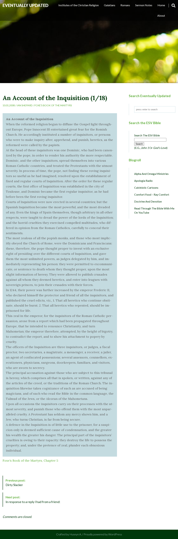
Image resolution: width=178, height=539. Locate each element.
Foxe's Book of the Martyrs (53, 105)
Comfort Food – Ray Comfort (151, 194)
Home (161, 5)
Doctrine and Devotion (148, 201)
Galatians (109, 5)
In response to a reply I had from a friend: (33, 499)
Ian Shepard (25, 105)
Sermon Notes (143, 5)
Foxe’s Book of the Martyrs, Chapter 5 (30, 460)
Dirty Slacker (15, 483)
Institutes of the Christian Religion (78, 5)
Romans (125, 5)
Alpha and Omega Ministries (151, 173)
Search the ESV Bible (147, 135)
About (161, 15)
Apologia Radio (143, 180)
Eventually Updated (25, 5)
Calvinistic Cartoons (146, 187)
